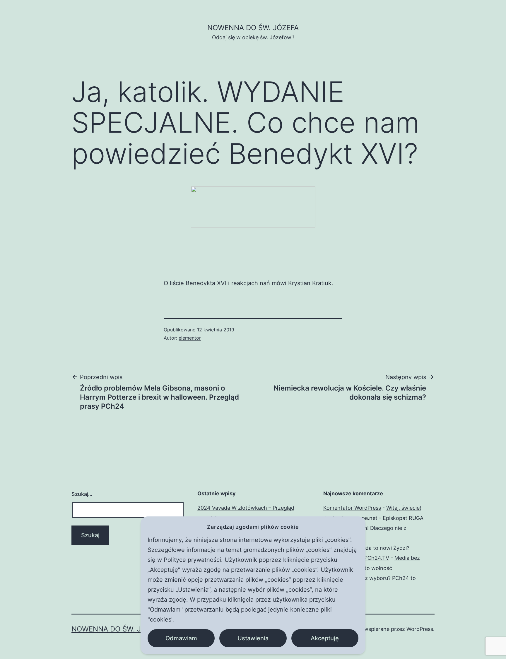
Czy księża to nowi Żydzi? (377, 548)
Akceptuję (325, 638)
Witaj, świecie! (403, 508)
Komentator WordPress (352, 508)
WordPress (419, 629)
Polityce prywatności (192, 559)
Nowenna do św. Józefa (253, 27)
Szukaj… (82, 494)
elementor (190, 338)
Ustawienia (253, 638)
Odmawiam (181, 638)
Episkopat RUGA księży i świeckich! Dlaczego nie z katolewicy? (373, 528)
